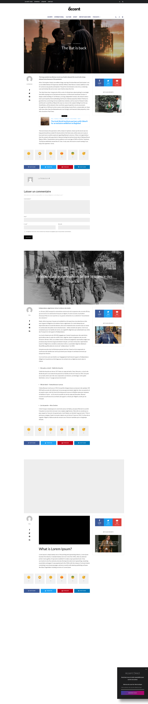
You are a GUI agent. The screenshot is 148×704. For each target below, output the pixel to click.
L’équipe (43, 1)
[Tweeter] (29, 93)
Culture (68, 17)
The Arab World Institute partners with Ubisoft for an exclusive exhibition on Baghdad (69, 122)
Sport (75, 17)
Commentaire (27, 198)
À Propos (37, 1)
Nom (25, 216)
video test (69, 483)
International (59, 17)
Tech (79, 118)
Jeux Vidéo (73, 118)
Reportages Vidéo (85, 17)
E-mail (25, 224)
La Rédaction (29, 84)
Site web (60, 224)
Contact (50, 1)
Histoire (67, 118)
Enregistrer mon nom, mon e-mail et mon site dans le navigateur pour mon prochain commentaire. (48, 231)
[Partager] (29, 90)
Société (49, 17)
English (69, 43)
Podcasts (96, 17)
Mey (29, 315)
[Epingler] (29, 96)
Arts (52, 118)
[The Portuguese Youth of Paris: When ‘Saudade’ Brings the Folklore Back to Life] (108, 335)
